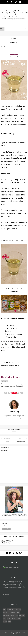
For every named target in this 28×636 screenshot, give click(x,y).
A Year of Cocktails (13, 632)
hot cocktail (6, 615)
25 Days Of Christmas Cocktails (8, 543)
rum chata (21, 615)
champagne (10, 609)
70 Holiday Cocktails (5, 544)
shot (4, 618)
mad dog (6, 386)
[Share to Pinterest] (7, 381)
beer (4, 609)
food (18, 612)
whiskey (19, 618)
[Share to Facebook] (5, 381)
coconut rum (18, 609)
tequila (21, 386)
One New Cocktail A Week (7, 540)
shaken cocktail (14, 386)
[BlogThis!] (3, 381)
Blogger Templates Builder (15, 633)
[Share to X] (4, 381)
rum (17, 615)
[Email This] (1, 381)
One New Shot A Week (6, 541)
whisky (5, 621)
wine (9, 621)
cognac (5, 612)
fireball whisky (12, 612)
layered (12, 615)
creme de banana (7, 384)
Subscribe (4, 523)
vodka (13, 618)
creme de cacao (17, 384)
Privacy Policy (6, 594)
